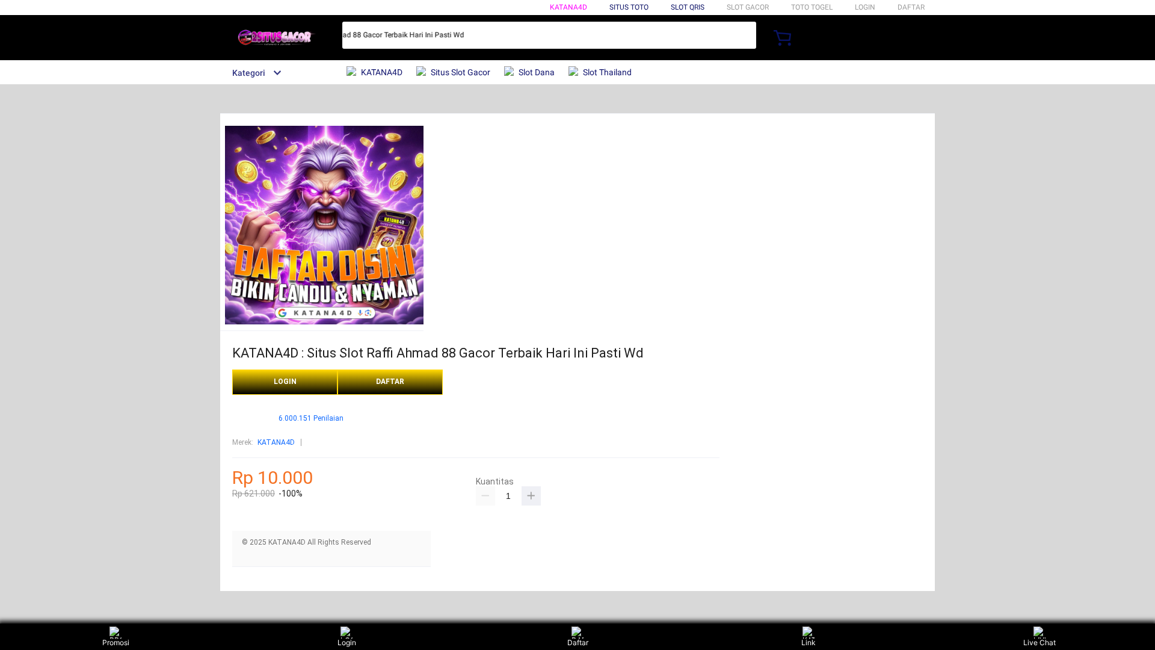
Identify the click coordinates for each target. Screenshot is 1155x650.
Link (808, 642)
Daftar (577, 642)
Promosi (115, 642)
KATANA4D (568, 7)
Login (346, 642)
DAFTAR (911, 7)
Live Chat (1039, 642)
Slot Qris (687, 7)
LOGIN (865, 7)
